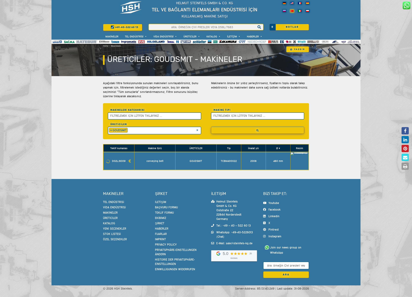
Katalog (211, 36)
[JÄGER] (354, 42)
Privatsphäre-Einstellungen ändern (176, 252)
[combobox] (154, 115)
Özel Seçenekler (115, 239)
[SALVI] (209, 42)
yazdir (299, 49)
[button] (405, 130)
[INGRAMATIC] (128, 42)
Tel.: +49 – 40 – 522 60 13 (233, 225)
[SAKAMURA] (228, 42)
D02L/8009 (119, 160)
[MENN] (104, 42)
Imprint (160, 239)
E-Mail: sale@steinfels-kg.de (234, 243)
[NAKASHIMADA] (186, 42)
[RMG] (215, 42)
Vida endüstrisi (163, 36)
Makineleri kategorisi (127, 110)
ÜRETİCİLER (190, 36)
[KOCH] (343, 42)
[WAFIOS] (57, 42)
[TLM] (282, 42)
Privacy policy (166, 244)
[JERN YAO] (325, 42)
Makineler (111, 36)
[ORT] (242, 42)
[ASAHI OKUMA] (289, 42)
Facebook (274, 209)
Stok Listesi (112, 234)
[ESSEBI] (302, 42)
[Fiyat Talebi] (129, 161)
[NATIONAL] (177, 42)
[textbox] (155, 116)
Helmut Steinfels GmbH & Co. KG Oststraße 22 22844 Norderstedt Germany (228, 210)
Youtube (273, 203)
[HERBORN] (313, 42)
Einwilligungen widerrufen (175, 269)
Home (105, 46)
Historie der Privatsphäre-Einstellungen (175, 262)
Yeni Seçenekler (114, 228)
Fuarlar (161, 234)
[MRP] (294, 42)
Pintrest (273, 229)
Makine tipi (222, 110)
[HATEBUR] (86, 42)
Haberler (253, 36)
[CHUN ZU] (273, 42)
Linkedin (273, 216)
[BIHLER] (115, 42)
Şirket (159, 223)
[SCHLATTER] (199, 42)
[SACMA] (69, 42)
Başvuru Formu (166, 207)
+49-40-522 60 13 (126, 27)
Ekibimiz (160, 218)
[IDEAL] (170, 42)
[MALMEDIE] (335, 42)
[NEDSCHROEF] (257, 42)
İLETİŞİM (232, 36)
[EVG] (141, 42)
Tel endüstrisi (134, 36)
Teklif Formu (164, 212)
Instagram (274, 236)
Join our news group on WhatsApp (286, 250)
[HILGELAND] (155, 42)
